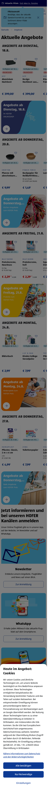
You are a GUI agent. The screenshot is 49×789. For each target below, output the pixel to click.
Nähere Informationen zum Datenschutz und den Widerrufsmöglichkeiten (21, 755)
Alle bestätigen (23, 765)
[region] (23, 726)
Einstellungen (23, 783)
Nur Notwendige (23, 774)
